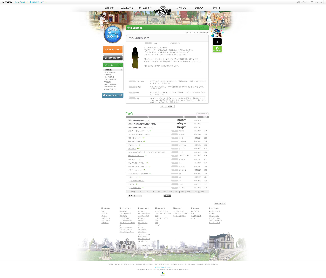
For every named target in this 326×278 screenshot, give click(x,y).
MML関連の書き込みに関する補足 (144, 124)
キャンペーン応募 (214, 223)
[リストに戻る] (167, 106)
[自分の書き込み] (202, 113)
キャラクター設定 (214, 211)
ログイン (302, 2)
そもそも (131, 184)
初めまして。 (133, 145)
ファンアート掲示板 (126, 220)
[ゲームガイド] (145, 7)
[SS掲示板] (113, 82)
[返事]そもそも (136, 188)
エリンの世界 (142, 229)
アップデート (105, 220)
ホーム (187, 32)
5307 (176, 192)
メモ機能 (211, 213)
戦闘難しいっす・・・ (136, 156)
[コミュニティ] (127, 7)
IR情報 (208, 264)
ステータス (141, 227)
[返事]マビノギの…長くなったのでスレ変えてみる (148, 152)
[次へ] (202, 192)
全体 (102, 211)
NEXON (7, 2)
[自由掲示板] (113, 70)
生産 (139, 225)
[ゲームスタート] (113, 34)
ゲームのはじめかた (144, 213)
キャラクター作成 (143, 216)
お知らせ (104, 213)
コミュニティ (195, 32)
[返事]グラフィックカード (139, 173)
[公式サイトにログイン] (113, 50)
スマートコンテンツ (144, 239)
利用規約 (117, 264)
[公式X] (217, 41)
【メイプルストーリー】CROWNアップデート (31, 2)
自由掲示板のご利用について (143, 127)
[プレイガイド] (217, 49)
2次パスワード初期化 (215, 220)
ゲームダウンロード (161, 211)
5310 (194, 192)
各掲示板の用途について (141, 120)
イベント (104, 216)
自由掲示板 (123, 211)
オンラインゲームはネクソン (163, 267)
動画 (156, 216)
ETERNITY (104, 223)
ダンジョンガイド (143, 250)
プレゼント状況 (214, 216)
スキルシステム (142, 223)
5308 (182, 192)
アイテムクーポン (214, 218)
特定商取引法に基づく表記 (145, 264)
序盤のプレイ (142, 236)
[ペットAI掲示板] (113, 77)
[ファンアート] (113, 79)
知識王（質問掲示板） (127, 227)
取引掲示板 (123, 216)
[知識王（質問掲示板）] (113, 84)
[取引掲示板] (113, 75)
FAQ (192, 213)
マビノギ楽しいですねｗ (136, 163)
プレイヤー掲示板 (125, 213)
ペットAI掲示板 (125, 218)
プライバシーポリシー (128, 264)
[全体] (129, 113)
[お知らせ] (109, 7)
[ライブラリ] (181, 7)
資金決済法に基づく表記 (162, 264)
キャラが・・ (133, 159)
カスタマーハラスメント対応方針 (194, 264)
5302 (146, 192)
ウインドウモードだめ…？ (137, 166)
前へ (135, 192)
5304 (158, 192)
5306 (170, 192)
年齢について (133, 177)
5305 (164, 192)
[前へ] (132, 192)
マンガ (157, 225)
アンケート (194, 218)
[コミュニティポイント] (113, 89)
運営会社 (111, 264)
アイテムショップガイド (181, 213)
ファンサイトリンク (126, 229)
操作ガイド (141, 218)
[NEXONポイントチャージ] (113, 95)
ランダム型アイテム (179, 216)
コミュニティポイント (127, 232)
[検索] (167, 195)
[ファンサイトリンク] (113, 87)
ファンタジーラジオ (161, 218)
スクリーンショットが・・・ (138, 131)
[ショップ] (199, 7)
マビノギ (163, 11)
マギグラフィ (142, 252)
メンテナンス (105, 218)
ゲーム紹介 (141, 211)
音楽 (156, 220)
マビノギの (132, 149)
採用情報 (215, 264)
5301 (139, 192)
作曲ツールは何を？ (135, 141)
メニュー (316, 2)
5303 (152, 192)
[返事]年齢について (137, 181)
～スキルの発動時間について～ (139, 134)
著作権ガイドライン (177, 264)
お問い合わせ (195, 211)
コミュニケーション (144, 234)
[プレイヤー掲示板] (113, 72)
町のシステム (142, 232)
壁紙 (156, 223)
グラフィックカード (135, 170)
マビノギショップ (178, 211)
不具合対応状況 (196, 216)
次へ (199, 192)
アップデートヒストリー (163, 213)
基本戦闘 (140, 220)
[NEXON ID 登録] (113, 58)
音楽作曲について (134, 138)
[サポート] (217, 7)
